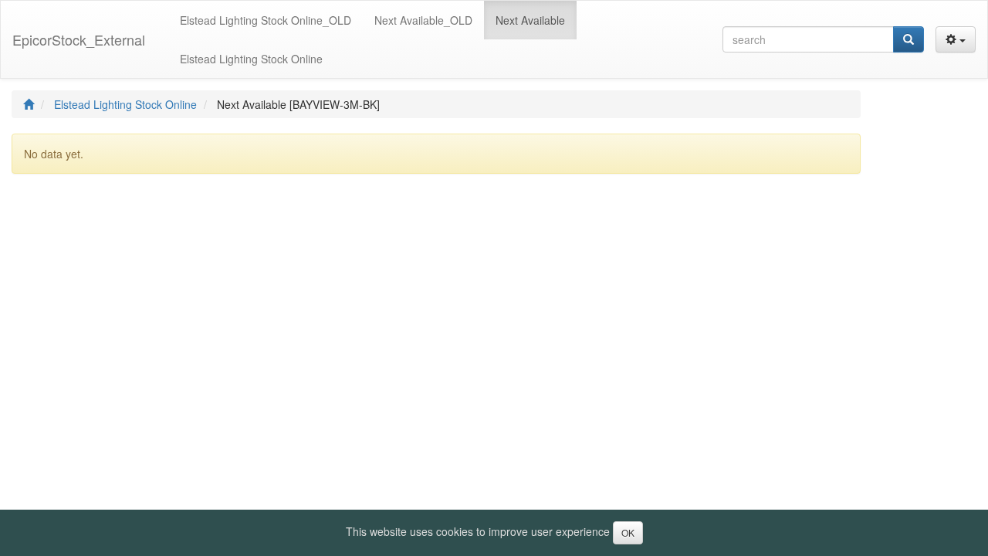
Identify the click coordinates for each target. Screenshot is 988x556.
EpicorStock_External (78, 39)
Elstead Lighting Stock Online (125, 104)
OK (627, 532)
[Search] (908, 39)
